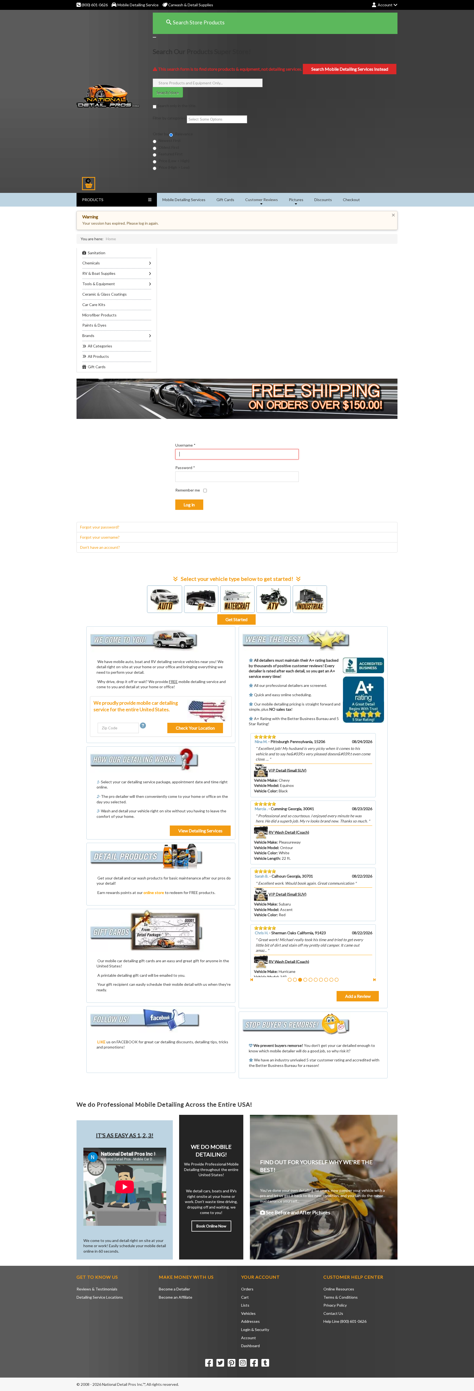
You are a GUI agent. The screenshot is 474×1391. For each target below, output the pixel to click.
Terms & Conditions (340, 1297)
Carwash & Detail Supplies (190, 4)
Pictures (296, 199)
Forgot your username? (100, 537)
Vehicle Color (265, 836)
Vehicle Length (267, 909)
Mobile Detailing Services (183, 199)
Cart (245, 1297)
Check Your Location (195, 727)
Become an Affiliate (175, 1297)
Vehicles (248, 1313)
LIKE (101, 1041)
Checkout (351, 199)
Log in (189, 504)
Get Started (236, 619)
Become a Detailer (174, 1289)
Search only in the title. (176, 105)
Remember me (187, 490)
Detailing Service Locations (100, 1297)
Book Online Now (211, 1226)
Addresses (250, 1321)
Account (248, 1337)
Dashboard (250, 1345)
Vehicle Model (266, 774)
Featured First (170, 154)
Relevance (183, 134)
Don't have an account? (100, 547)
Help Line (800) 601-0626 (344, 1321)
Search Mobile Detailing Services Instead (349, 69)
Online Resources (338, 1289)
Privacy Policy (335, 1305)
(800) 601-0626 (94, 4)
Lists (245, 1305)
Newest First (169, 140)
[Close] (154, 37)
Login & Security (255, 1329)
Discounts (323, 199)
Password (185, 467)
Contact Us (333, 1313)
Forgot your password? (99, 527)
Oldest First (168, 147)
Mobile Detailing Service (138, 4)
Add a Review (358, 996)
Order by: (161, 134)
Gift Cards (225, 199)
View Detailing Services (200, 830)
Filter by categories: (170, 118)
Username (185, 445)
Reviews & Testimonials (97, 1289)
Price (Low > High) (174, 160)
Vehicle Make (265, 769)
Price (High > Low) (174, 167)
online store (153, 892)
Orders (247, 1289)
